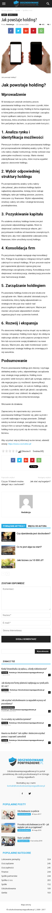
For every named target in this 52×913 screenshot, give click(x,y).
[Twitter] (30, 793)
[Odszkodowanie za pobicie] (8, 814)
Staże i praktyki (23, 838)
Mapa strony (26, 905)
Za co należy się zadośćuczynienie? (16, 719)
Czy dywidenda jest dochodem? (33, 533)
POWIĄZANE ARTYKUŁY (14, 526)
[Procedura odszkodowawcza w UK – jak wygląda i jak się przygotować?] (8, 828)
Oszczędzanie (7, 863)
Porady (4, 673)
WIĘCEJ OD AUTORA (37, 526)
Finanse (5, 690)
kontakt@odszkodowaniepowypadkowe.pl (26, 785)
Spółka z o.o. (13, 15)
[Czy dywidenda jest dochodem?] (8, 537)
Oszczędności (7, 867)
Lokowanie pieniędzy (10, 859)
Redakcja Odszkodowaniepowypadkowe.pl (26, 672)
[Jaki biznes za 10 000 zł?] (8, 563)
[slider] (9, 451)
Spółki (4, 15)
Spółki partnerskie (9, 876)
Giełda (4, 892)
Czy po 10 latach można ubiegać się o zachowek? (12, 483)
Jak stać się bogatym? (40, 481)
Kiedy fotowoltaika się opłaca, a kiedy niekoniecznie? (24, 668)
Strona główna (7, 10)
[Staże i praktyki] (8, 841)
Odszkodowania (8, 707)
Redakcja (10, 24)
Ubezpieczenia (23, 841)
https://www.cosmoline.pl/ (19, 444)
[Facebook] (22, 793)
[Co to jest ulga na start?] (8, 550)
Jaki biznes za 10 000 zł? (30, 560)
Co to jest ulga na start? (29, 546)
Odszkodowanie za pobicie (28, 811)
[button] (48, 4)
